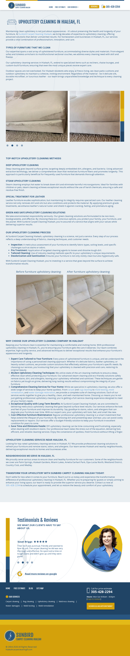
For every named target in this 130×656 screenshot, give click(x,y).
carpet (71, 389)
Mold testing (29, 605)
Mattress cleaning (66, 601)
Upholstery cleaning (46, 601)
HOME (51, 7)
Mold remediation (46, 605)
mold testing (101, 389)
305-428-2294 (113, 6)
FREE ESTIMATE (60, 7)
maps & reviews (93, 599)
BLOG (31, 588)
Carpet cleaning (12, 601)
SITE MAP (40, 588)
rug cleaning (85, 389)
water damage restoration (42, 392)
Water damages (13, 605)
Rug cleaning (28, 601)
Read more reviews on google (41, 573)
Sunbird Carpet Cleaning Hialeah (35, 34)
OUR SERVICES (73, 7)
